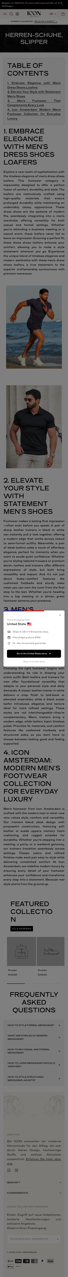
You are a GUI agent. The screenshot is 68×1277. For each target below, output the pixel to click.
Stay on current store (34, 661)
